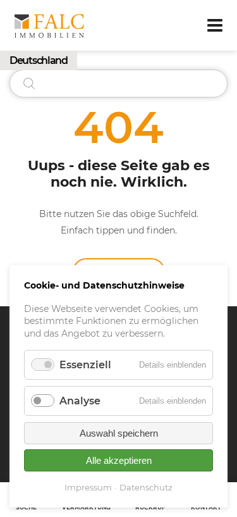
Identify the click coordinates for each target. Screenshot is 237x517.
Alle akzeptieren (119, 460)
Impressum (88, 487)
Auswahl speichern (119, 433)
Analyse (79, 401)
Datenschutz (146, 487)
